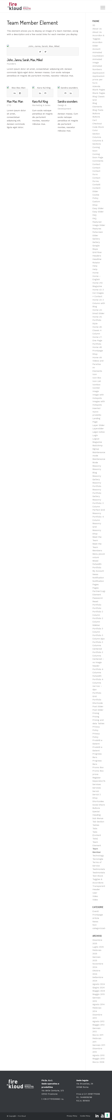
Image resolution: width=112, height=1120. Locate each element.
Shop (95, 798)
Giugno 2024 (98, 987)
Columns (96, 137)
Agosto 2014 (98, 1004)
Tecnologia (97, 859)
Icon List (96, 381)
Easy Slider (98, 208)
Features (96, 228)
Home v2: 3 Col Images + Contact (98, 293)
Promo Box (98, 767)
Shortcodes (98, 801)
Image (95, 391)
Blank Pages (98, 89)
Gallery (96, 239)
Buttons (96, 113)
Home (95, 273)
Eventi (95, 911)
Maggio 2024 (98, 991)
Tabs (94, 828)
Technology (98, 855)
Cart (94, 120)
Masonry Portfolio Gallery (96, 493)
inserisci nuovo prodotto (96, 411)
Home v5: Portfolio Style (97, 320)
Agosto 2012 (98, 1021)
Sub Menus (97, 818)
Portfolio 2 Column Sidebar (97, 621)
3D (93, 25)
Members (97, 550)
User (94, 893)
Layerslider (98, 428)
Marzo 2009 (98, 1062)
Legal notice (98, 432)
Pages (95, 584)
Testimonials (98, 869)
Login (95, 435)
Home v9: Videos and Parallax (97, 361)
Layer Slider (98, 425)
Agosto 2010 (98, 1055)
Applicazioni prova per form (98, 79)
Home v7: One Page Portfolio (97, 340)
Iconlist (96, 388)
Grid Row (97, 252)
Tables (95, 825)
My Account (98, 571)
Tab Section (98, 821)
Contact (96, 164)
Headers (96, 256)
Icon (94, 374)
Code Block (98, 127)
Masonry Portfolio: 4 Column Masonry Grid (98, 520)
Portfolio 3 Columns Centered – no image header (98, 659)
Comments (97, 161)
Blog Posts (97, 110)
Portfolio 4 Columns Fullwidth (97, 672)
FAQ (94, 215)
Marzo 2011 (97, 1035)
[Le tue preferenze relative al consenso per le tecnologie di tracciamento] (107, 1115)
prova (95, 774)
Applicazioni (98, 73)
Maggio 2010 (98, 1058)
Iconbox (96, 384)
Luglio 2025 (98, 947)
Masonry (96, 466)
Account (96, 49)
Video (95, 896)
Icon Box (96, 378)
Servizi (95, 791)
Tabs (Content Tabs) (96, 835)
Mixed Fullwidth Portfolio (96, 564)
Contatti (96, 184)
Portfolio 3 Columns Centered (97, 645)
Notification (98, 577)
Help (94, 266)
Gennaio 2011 (98, 1045)
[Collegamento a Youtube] (102, 1116)
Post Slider (97, 706)
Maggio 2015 (98, 994)
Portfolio (96, 605)
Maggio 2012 (98, 1025)
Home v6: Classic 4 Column (97, 330)
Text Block (97, 876)
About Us (97, 29)
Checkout (97, 123)
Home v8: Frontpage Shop (97, 350)
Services (96, 784)
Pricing (95, 713)
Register (96, 777)
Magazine (97, 442)
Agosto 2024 (98, 984)
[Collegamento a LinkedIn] (97, 1116)
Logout (95, 439)
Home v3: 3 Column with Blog (98, 303)
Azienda (96, 86)
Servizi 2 (96, 794)
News (95, 574)
